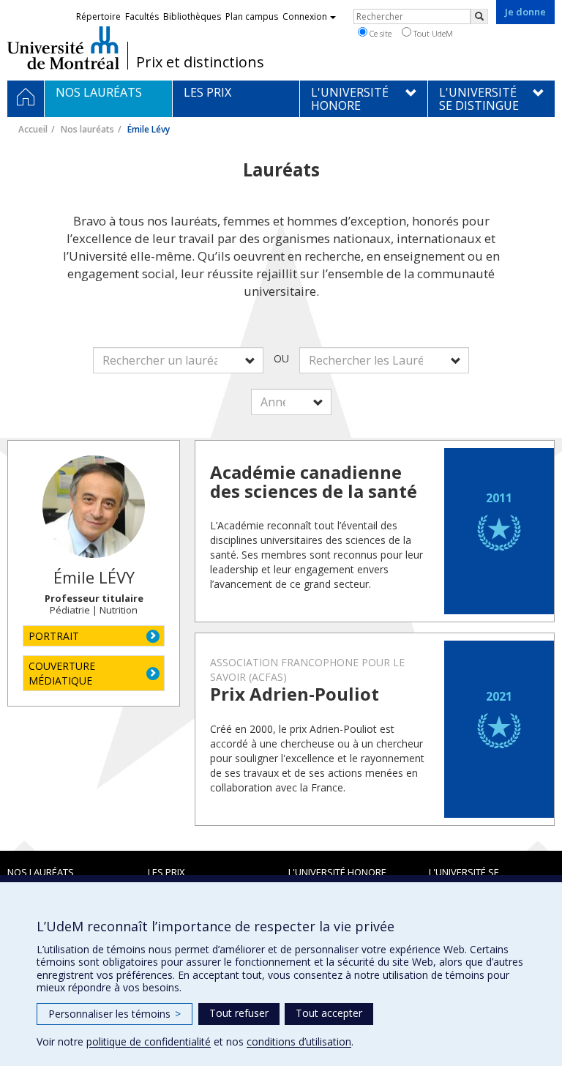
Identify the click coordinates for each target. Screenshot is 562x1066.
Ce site (379, 33)
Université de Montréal (63, 48)
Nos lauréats (87, 129)
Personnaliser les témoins (114, 1014)
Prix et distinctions (200, 62)
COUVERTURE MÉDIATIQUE (62, 673)
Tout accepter (329, 1013)
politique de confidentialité (148, 1041)
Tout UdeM (432, 33)
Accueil (33, 129)
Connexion (304, 16)
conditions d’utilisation (299, 1041)
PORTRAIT (54, 636)
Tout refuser (239, 1013)
